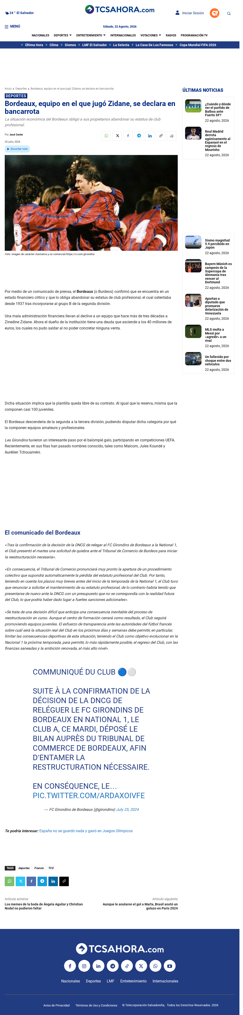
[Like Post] (171, 136)
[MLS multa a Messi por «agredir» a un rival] (193, 331)
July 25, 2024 (127, 809)
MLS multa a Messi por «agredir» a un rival (215, 335)
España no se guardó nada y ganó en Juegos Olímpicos (86, 831)
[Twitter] (117, 136)
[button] (229, 13)
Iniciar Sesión (191, 13)
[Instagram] (84, 966)
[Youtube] (170, 966)
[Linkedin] (149, 136)
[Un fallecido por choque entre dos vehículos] (193, 358)
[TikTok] (127, 966)
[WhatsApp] (106, 136)
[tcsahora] (119, 9)
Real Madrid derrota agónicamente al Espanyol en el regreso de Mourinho (217, 141)
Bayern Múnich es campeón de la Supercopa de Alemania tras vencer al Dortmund (218, 273)
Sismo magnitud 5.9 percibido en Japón (217, 244)
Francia (38, 868)
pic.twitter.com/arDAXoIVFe (89, 795)
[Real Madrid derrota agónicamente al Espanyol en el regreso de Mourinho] (193, 133)
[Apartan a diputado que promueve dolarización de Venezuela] (193, 300)
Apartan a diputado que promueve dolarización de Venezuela (216, 306)
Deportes (21, 88)
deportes (23, 868)
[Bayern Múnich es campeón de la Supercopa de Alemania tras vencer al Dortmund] (193, 265)
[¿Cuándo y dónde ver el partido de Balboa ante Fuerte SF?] (193, 105)
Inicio (8, 88)
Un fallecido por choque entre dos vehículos (218, 360)
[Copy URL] (160, 136)
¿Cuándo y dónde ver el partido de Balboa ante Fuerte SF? (218, 109)
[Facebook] (128, 136)
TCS (50, 868)
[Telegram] (139, 136)
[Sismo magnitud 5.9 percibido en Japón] (193, 242)
